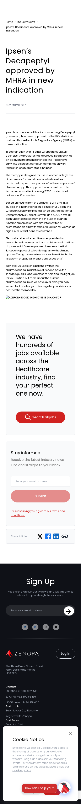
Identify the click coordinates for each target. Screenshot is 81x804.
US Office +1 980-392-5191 (22, 691)
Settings (31, 792)
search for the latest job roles (24, 286)
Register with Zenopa (19, 716)
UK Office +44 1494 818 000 (22, 702)
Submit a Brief (14, 724)
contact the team (17, 290)
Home (9, 22)
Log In (65, 653)
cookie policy (21, 770)
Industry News (26, 22)
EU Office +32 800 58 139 (21, 696)
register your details (55, 286)
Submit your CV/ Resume (22, 710)
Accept (52, 792)
